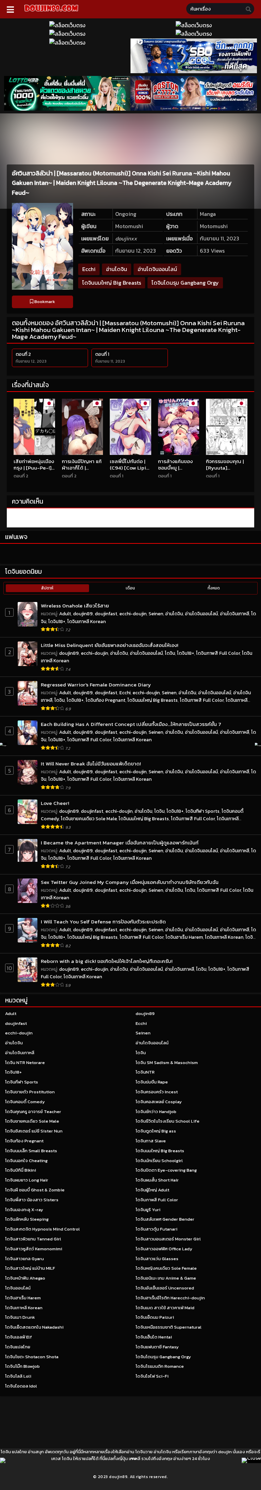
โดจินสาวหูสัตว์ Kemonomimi (33, 1249)
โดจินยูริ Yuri (148, 1209)
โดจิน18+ (56, 621)
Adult (65, 613)
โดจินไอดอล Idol (21, 1386)
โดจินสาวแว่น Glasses (157, 1258)
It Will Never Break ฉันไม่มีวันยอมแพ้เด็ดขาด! (91, 763)
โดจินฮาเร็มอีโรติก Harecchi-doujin (170, 1298)
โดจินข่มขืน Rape (152, 1082)
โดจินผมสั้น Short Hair (157, 1180)
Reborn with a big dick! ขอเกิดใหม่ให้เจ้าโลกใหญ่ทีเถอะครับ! (106, 961)
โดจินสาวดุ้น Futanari (156, 1229)
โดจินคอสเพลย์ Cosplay (159, 1101)
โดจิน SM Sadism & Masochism (167, 1062)
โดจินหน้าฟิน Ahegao (25, 1278)
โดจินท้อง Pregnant (105, 700)
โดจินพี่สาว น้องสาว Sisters (31, 1199)
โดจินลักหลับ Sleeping (27, 1219)
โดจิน (170, 653)
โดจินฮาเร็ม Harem (184, 937)
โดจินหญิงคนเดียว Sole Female (166, 1268)
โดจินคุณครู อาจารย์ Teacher (33, 1111)
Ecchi (88, 269)
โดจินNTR (145, 1072)
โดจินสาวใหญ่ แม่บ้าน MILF (30, 1268)
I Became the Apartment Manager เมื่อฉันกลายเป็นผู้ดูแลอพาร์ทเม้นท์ (119, 842)
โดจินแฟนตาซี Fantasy (157, 1347)
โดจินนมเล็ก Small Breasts (31, 1150)
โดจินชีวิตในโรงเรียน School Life (167, 1121)
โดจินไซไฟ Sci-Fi (152, 1376)
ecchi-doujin (132, 613)
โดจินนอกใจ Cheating (26, 1160)
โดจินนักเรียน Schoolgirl (159, 1160)
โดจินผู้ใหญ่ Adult (152, 1190)
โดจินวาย (144, 1451)
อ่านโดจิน (116, 269)
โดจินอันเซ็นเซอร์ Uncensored (165, 1288)
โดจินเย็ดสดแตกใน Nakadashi (34, 1327)
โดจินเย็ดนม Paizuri (155, 1317)
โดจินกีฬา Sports (203, 811)
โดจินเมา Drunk (20, 1317)
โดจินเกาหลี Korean (86, 621)
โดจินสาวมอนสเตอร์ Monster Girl (168, 1239)
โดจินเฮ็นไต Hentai (154, 1337)
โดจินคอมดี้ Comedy (25, 1101)
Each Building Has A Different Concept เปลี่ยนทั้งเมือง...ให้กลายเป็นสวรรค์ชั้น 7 (131, 724)
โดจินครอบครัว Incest (157, 1092)
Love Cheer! (55, 803)
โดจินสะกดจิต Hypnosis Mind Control (42, 1229)
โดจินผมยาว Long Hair (26, 1180)
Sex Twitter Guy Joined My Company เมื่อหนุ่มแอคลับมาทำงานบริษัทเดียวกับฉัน (130, 882)
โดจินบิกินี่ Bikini (20, 1170)
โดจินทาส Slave (151, 1141)
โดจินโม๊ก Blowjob (22, 1366)
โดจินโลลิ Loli (18, 1376)
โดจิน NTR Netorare (25, 1062)
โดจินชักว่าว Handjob (156, 1111)
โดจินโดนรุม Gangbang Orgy (185, 283)
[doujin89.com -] (51, 13)
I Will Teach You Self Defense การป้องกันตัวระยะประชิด (103, 921)
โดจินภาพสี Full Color (218, 653)
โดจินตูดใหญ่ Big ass (156, 1131)
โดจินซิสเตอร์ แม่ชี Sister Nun (34, 1131)
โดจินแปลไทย (17, 1347)
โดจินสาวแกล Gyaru (24, 1258)
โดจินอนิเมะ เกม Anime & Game (166, 1278)
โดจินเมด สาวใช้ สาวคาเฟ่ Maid (165, 1307)
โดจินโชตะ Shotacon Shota (31, 1356)
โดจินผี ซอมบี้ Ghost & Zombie (35, 1190)
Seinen (156, 613)
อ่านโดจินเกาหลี (234, 613)
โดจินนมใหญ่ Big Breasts (111, 283)
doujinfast (106, 613)
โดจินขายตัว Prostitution (30, 1092)
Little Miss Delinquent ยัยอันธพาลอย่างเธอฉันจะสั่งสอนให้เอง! (109, 645)
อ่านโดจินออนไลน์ (157, 269)
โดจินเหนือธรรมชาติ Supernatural (169, 1327)
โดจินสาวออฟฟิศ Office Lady (164, 1249)
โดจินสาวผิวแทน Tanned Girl (33, 1239)
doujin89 (83, 613)
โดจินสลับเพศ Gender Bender (165, 1219)
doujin (225, 1451)
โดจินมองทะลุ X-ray (24, 1209)
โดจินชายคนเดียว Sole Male (89, 818)
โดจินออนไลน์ (18, 1288)
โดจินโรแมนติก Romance (160, 1366)
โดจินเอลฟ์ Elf (18, 1337)
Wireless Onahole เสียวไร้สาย (75, 605)
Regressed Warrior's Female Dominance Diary (96, 684)
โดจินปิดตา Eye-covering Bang (166, 1170)
